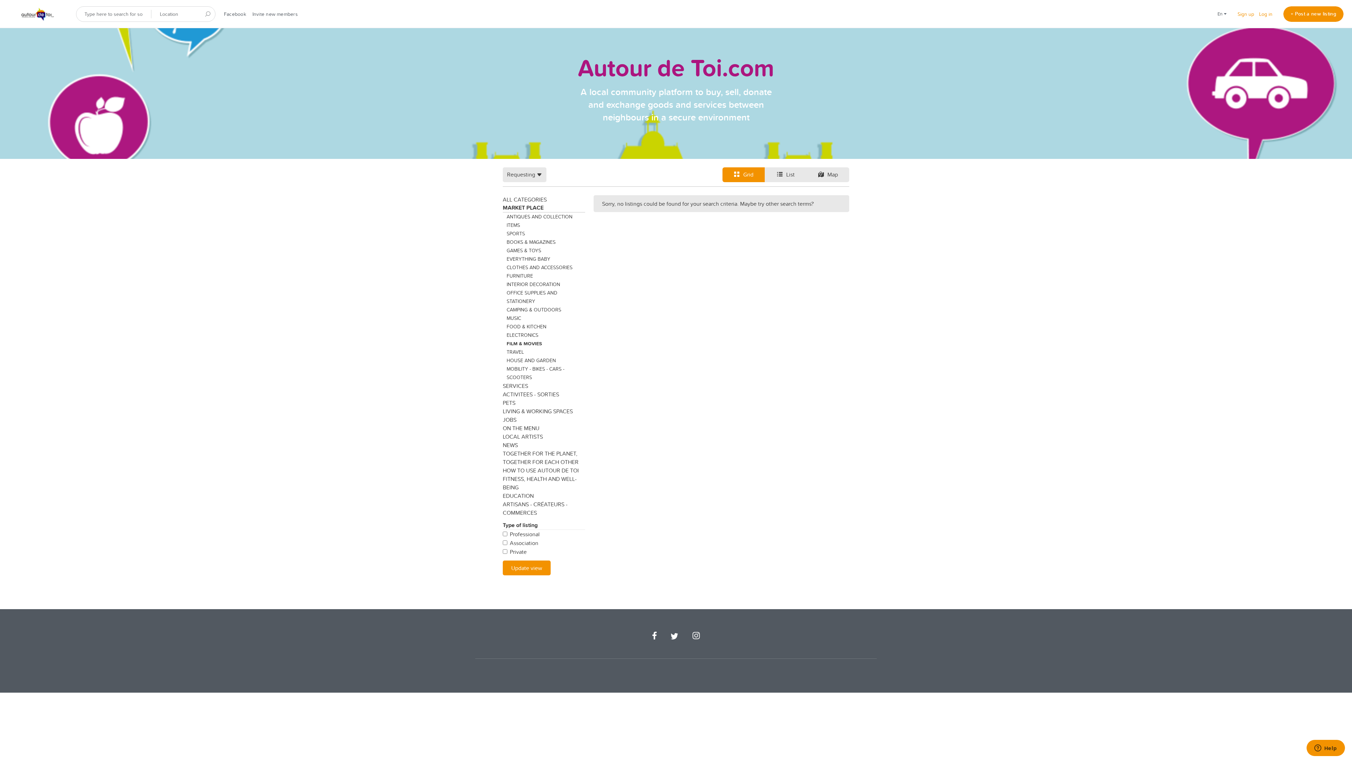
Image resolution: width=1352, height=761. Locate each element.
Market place (523, 208)
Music (514, 318)
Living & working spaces (538, 411)
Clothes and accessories (539, 267)
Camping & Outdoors (534, 309)
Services (515, 386)
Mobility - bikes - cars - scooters (535, 373)
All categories (525, 199)
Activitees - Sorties (531, 394)
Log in (1265, 14)
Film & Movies (524, 343)
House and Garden (531, 360)
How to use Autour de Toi (541, 470)
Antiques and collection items (539, 221)
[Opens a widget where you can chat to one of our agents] (1325, 748)
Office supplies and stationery (532, 297)
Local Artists (523, 436)
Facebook (235, 14)
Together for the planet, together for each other (540, 458)
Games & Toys (524, 250)
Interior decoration (533, 284)
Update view (526, 568)
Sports (516, 233)
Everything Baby (528, 258)
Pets (509, 403)
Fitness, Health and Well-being (540, 483)
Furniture (520, 275)
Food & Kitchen (526, 326)
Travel (515, 351)
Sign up (1246, 14)
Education (518, 496)
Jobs (510, 419)
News (510, 445)
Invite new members (275, 14)
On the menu (521, 428)
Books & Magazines (531, 242)
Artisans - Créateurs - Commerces (535, 508)
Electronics (522, 335)
